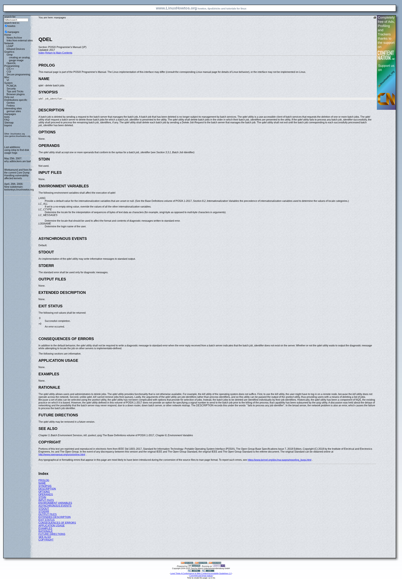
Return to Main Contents (58, 52)
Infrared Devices (16, 49)
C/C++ (10, 68)
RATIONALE (45, 531)
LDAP (10, 46)
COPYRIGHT (46, 539)
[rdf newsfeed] (187, 563)
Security (11, 88)
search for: (10, 16)
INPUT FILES (46, 500)
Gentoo (11, 102)
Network (9, 43)
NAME (42, 483)
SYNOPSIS (45, 486)
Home (7, 35)
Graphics (9, 51)
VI (8, 80)
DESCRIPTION (47, 488)
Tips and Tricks (15, 91)
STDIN (42, 497)
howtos (11, 26)
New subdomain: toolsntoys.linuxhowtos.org (19, 188)
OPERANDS (45, 494)
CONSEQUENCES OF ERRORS (57, 522)
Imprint (8, 125)
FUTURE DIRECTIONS (51, 534)
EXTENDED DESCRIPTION (54, 517)
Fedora (11, 105)
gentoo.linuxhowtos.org (19, 136)
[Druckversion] (375, 18)
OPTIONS (44, 491)
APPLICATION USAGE (51, 525)
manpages (13, 32)
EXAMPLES (45, 528)
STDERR (43, 511)
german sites (14, 111)
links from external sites (20, 40)
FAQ (6, 119)
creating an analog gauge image (19, 59)
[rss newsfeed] (201, 563)
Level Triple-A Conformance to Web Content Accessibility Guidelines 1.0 (201, 573)
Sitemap (9, 122)
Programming (11, 66)
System (8, 83)
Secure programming (18, 74)
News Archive (14, 37)
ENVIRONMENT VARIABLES (55, 503)
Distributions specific (15, 100)
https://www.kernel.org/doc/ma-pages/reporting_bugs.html (279, 460)
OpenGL (11, 63)
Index (41, 52)
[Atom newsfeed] (215, 563)
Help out (9, 97)
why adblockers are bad (17, 161)
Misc (6, 77)
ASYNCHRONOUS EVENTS (54, 505)
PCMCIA (11, 85)
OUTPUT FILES (47, 514)
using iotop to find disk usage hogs (16, 151)
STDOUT (43, 508)
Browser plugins (16, 94)
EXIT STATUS (46, 520)
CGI (9, 71)
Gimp (10, 54)
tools (7, 117)
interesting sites (13, 108)
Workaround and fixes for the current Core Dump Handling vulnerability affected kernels (18, 174)
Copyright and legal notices (201, 576)
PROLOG (43, 480)
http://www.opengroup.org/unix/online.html (61, 454)
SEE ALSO (44, 537)
